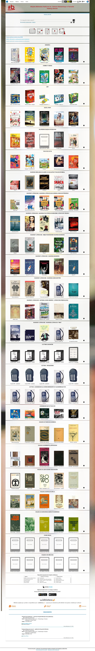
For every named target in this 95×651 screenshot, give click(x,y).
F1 (80, 1)
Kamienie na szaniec (27, 580)
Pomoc (22, 1)
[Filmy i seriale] (55, 34)
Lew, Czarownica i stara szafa (28, 579)
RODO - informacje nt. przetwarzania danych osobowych (17, 39)
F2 (83, 1)
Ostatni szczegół (26, 582)
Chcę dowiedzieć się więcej (41, 649)
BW (65, 1)
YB (68, 1)
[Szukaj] (74, 20)
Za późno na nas (58, 581)
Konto (27, 1)
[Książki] (32, 34)
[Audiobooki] (40, 34)
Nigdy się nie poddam (43, 582)
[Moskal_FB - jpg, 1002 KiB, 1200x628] (25, 635)
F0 (78, 1)
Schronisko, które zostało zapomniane (45, 579)
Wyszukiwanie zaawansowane (26, 22)
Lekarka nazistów (58, 582)
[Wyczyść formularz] (71, 22)
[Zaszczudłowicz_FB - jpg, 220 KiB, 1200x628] (27, 623)
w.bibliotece (41, 602)
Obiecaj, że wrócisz (59, 579)
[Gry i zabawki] (62, 34)
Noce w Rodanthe (26, 581)
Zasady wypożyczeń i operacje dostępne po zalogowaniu (17, 41)
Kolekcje (33, 22)
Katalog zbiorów (47, 14)
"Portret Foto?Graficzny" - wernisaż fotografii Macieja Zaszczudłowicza (37, 616)
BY (70, 1)
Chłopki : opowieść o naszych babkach (46, 580)
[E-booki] (47, 34)
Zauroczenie (42, 581)
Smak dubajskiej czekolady (60, 580)
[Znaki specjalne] (74, 22)
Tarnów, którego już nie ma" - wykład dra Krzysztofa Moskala (35, 629)
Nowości (11, 1)
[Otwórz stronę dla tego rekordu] (15, 55)
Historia (17, 1)
